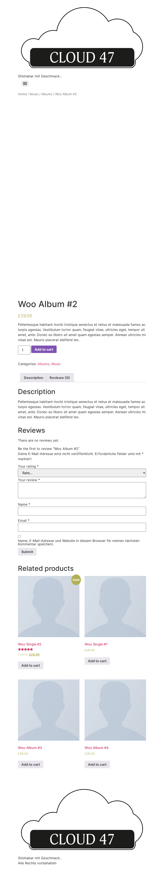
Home (22, 94)
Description (33, 378)
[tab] (33, 377)
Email (23, 520)
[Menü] (25, 83)
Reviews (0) (60, 378)
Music (34, 94)
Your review (29, 480)
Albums (46, 94)
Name (24, 504)
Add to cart (44, 349)
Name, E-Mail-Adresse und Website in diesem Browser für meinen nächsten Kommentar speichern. (78, 542)
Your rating (28, 466)
